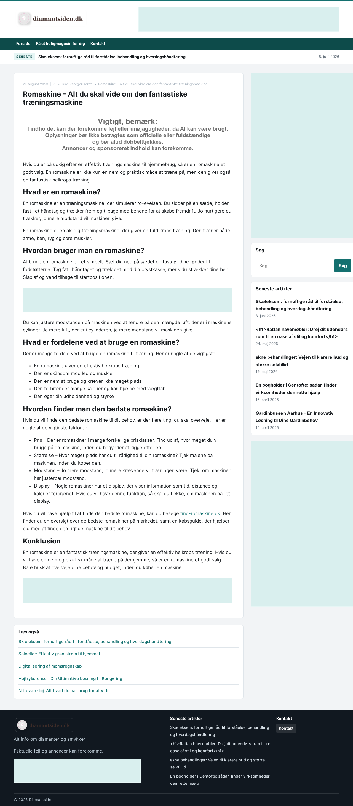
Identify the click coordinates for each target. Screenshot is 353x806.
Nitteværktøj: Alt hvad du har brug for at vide (64, 690)
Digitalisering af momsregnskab (50, 666)
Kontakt (97, 43)
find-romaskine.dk (200, 513)
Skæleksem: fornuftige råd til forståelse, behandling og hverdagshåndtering (112, 56)
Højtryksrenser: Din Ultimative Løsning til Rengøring (70, 678)
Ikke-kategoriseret (76, 84)
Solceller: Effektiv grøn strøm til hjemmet (59, 653)
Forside (23, 43)
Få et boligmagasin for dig (60, 43)
